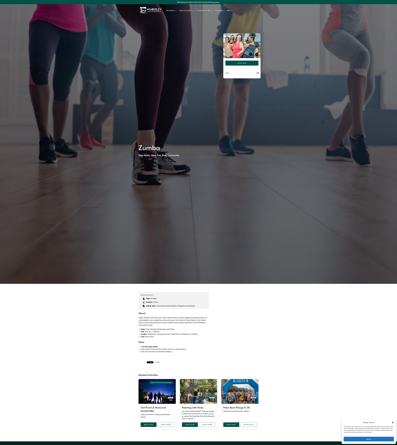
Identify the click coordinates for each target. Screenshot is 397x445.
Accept (368, 439)
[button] (393, 422)
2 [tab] (251, 36)
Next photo (256, 54)
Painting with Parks (192, 407)
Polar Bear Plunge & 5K (236, 407)
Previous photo (250, 54)
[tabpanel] (242, 45)
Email (157, 362)
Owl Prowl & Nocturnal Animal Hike (153, 409)
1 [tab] (232, 36)
